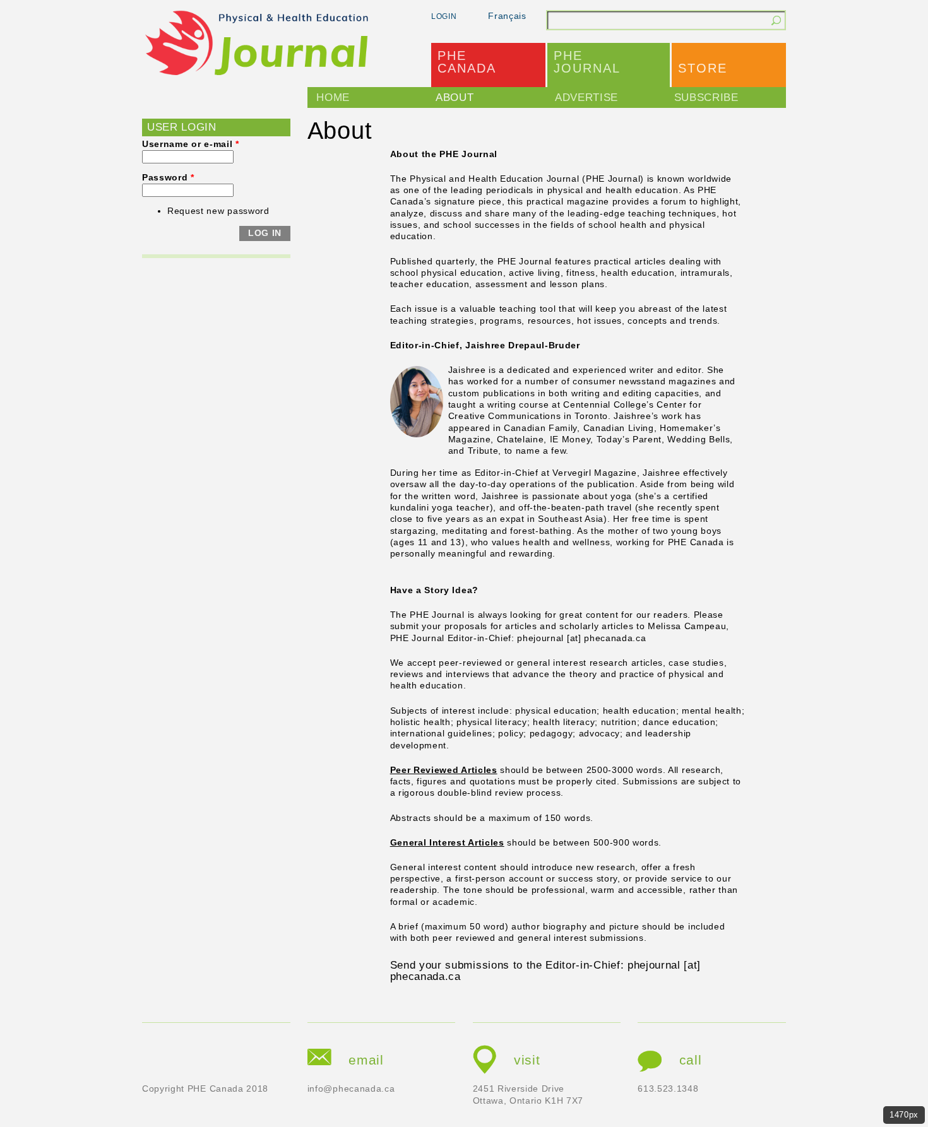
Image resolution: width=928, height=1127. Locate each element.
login (443, 16)
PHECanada (466, 62)
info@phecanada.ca (351, 1089)
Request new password (218, 211)
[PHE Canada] (257, 45)
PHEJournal (587, 62)
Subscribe (706, 97)
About (454, 97)
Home (333, 97)
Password (168, 177)
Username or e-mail (190, 144)
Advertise (586, 97)
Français (507, 16)
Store (702, 68)
